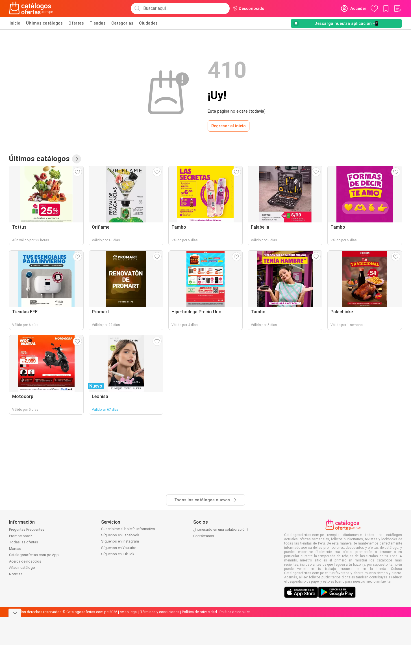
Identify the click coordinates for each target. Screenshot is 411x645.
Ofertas (76, 23)
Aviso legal (129, 612)
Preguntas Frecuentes (26, 529)
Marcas (15, 548)
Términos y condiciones (159, 612)
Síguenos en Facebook (120, 535)
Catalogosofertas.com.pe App (34, 555)
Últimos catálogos (44, 23)
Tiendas (98, 23)
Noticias (16, 574)
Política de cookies (235, 612)
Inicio (15, 23)
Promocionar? (20, 536)
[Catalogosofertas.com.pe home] (31, 8)
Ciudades (148, 23)
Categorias (122, 23)
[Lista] (397, 8)
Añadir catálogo (22, 567)
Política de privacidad (199, 612)
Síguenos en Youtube (118, 548)
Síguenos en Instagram (120, 541)
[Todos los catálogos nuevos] (76, 158)
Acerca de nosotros (25, 561)
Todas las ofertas (23, 542)
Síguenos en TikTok (117, 554)
